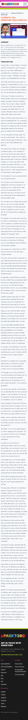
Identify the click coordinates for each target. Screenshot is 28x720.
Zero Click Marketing (6, 666)
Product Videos (5, 13)
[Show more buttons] (25, 37)
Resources (4, 672)
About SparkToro (5, 664)
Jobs (2, 675)
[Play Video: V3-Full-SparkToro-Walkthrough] (14, 29)
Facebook (3, 700)
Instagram (3, 697)
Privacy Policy (18, 664)
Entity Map (3, 684)
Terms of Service (19, 666)
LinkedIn (3, 692)
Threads (3, 694)
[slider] (13, 37)
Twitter (2, 703)
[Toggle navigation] (25, 4)
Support (3, 669)
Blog (2, 678)
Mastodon (3, 706)
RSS (2, 681)
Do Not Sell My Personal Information (20, 670)
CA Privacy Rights (19, 674)
